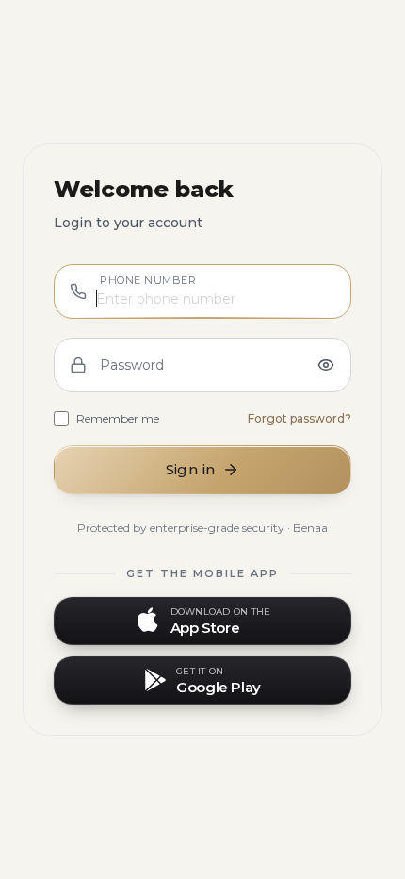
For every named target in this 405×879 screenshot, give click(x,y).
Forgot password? (299, 418)
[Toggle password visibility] (326, 365)
